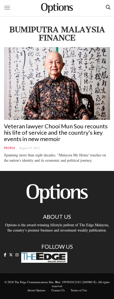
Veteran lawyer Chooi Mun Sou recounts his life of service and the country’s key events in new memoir (56, 132)
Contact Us (58, 290)
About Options (36, 290)
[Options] (57, 8)
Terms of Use (79, 290)
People (9, 148)
